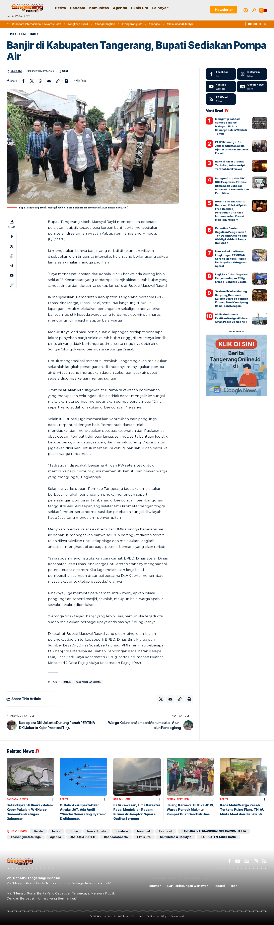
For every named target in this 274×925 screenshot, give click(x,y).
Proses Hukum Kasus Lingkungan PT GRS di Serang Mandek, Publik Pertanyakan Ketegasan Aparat (231, 258)
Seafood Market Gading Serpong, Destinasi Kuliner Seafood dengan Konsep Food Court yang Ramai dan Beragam (231, 298)
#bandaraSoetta (116, 837)
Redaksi (16, 71)
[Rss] (264, 24)
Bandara (12, 799)
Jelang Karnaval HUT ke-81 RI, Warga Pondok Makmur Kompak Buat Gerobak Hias (190, 809)
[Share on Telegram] (11, 265)
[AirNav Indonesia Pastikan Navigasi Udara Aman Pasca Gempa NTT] (259, 318)
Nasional (143, 831)
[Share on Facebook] (23, 81)
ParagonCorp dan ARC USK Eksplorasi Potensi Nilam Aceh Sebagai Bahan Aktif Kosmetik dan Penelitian (232, 186)
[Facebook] (245, 24)
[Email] (49, 81)
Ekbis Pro (144, 837)
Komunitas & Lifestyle (175, 837)
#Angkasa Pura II (78, 24)
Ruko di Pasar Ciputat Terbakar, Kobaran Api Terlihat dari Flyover (230, 165)
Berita (11, 34)
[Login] (245, 10)
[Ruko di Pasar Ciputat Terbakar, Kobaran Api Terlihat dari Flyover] (259, 166)
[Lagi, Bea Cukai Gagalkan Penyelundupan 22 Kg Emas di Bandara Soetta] (259, 279)
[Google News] (255, 24)
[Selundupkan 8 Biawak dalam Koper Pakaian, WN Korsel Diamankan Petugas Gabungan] (30, 777)
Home (23, 34)
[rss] (221, 99)
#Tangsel (154, 24)
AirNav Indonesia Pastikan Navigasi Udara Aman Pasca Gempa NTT (231, 318)
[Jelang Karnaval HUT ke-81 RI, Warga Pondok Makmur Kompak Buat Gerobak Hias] (190, 777)
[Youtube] (221, 86)
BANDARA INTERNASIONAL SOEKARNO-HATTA (214, 831)
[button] (254, 10)
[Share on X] (32, 81)
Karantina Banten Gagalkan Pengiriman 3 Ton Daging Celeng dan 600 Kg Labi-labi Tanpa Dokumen (231, 235)
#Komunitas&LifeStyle (180, 24)
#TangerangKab (105, 24)
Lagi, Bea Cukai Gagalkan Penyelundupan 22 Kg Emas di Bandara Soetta (232, 278)
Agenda (55, 837)
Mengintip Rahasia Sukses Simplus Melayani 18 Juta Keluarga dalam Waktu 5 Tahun (231, 126)
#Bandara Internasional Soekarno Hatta (36, 24)
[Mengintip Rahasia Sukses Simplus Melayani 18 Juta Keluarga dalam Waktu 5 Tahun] (259, 123)
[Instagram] (260, 24)
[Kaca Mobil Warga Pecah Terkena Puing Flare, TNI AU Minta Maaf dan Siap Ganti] (243, 777)
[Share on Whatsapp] (41, 81)
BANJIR (67, 682)
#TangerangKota (132, 24)
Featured (183, 799)
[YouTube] (250, 24)
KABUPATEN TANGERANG (88, 682)
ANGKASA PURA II (82, 837)
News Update (96, 831)
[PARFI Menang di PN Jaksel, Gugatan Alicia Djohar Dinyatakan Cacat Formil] (259, 146)
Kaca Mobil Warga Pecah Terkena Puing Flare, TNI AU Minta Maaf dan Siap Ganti (242, 809)
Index (34, 34)
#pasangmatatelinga (26, 837)
